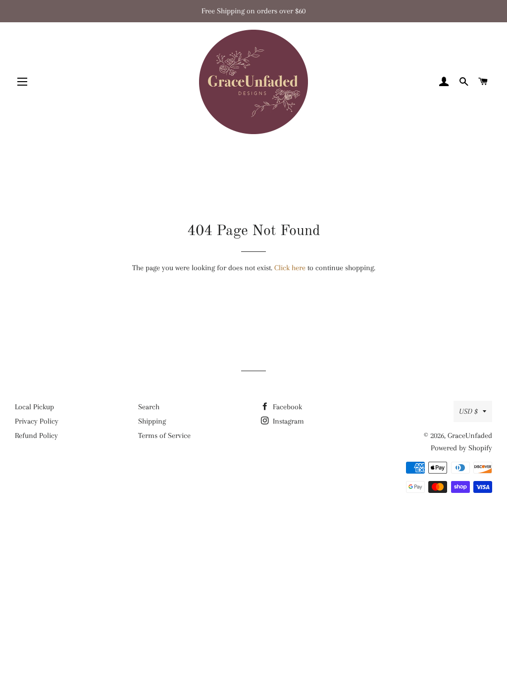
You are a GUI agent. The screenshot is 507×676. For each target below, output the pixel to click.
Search (148, 406)
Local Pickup (34, 406)
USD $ (468, 411)
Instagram (287, 421)
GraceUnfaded (470, 435)
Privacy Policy (36, 421)
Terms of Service (164, 435)
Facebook (286, 406)
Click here (289, 267)
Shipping (152, 421)
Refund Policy (36, 435)
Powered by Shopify (461, 447)
